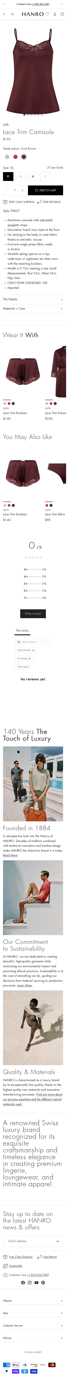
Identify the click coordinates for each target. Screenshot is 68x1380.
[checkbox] (23, 667)
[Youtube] (36, 1282)
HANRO (37, 1352)
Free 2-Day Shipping (22, 202)
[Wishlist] (47, 14)
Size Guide (56, 167)
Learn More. (25, 985)
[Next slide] (62, 4)
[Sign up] (57, 1241)
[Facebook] (23, 1282)
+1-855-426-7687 (40, 4)
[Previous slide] (4, 4)
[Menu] (4, 14)
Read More (10, 855)
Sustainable (15, 1266)
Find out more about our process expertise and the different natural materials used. (32, 1099)
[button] (35, 569)
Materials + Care (14, 308)
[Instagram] (29, 1282)
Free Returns (52, 202)
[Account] (55, 14)
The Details (10, 299)
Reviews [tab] (22, 630)
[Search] (12, 14)
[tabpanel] (33, 679)
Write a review (33, 613)
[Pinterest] (43, 1282)
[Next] (59, 484)
